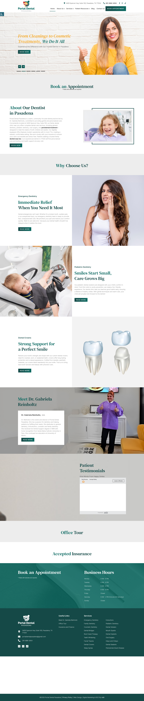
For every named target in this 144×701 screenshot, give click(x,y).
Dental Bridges (89, 630)
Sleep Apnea (88, 648)
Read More (25, 229)
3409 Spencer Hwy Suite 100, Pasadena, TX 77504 (83, 3)
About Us (60, 8)
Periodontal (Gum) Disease (115, 648)
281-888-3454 (111, 3)
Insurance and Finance (66, 627)
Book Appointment (115, 8)
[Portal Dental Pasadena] (26, 6)
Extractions (110, 620)
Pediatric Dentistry (112, 623)
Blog (92, 8)
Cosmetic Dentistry (90, 627)
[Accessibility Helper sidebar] (2, 14)
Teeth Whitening (89, 637)
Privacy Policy (67, 697)
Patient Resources (82, 8)
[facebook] (119, 3)
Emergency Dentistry (91, 620)
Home (52, 8)
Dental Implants (111, 634)
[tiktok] (125, 3)
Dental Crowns (89, 644)
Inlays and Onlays (112, 641)
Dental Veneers (111, 627)
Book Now (29, 54)
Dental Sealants (111, 644)
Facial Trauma (89, 641)
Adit (103, 697)
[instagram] (122, 3)
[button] (19, 66)
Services (69, 8)
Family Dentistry (89, 623)
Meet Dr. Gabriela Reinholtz (68, 620)
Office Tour (62, 623)
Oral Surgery (110, 637)
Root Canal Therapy (91, 634)
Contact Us (101, 8)
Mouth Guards (111, 630)
